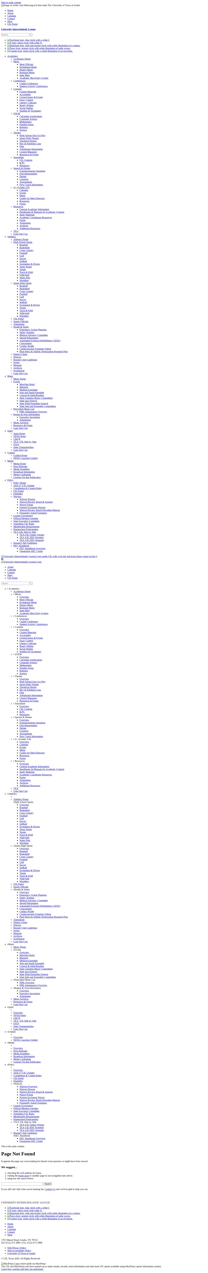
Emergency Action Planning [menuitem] (33, 329)
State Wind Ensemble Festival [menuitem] (33, 403)
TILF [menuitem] (16, 231)
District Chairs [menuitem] (20, 354)
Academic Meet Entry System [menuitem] (33, 78)
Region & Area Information (27, 988)
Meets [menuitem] (16, 61)
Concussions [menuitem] (25, 343)
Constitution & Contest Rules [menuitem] (27, 488)
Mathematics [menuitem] (25, 121)
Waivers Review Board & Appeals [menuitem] (36, 502)
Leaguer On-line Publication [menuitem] (27, 477)
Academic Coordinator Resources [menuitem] (35, 217)
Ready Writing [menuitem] (26, 105)
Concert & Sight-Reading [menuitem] (31, 395)
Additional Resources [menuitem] (29, 228)
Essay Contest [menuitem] (26, 100)
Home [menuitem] (10, 10)
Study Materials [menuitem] (27, 214)
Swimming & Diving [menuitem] (29, 264)
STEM (17, 654)
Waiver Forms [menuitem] (26, 504)
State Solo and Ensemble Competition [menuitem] (37, 406)
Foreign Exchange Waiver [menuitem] (32, 1097)
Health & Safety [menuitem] (21, 327)
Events (17, 949)
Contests (18, 627)
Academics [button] (13, 588)
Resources (19, 761)
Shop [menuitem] (9, 21)
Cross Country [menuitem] (26, 250)
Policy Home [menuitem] (19, 483)
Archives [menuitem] (23, 225)
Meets (17, 594)
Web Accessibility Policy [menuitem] (19, 1250)
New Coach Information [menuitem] (31, 184)
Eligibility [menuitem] (18, 493)
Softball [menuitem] (23, 261)
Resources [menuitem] (24, 165)
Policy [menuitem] (10, 480)
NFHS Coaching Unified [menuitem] (25, 458)
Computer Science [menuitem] (28, 119)
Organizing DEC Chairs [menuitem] (31, 551)
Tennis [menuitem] (22, 269)
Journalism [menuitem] (18, 157)
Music (11, 944)
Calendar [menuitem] (11, 16)
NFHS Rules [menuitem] (19, 436)
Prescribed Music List (24, 980)
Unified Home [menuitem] (20, 455)
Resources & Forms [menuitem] (29, 154)
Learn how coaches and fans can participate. (22, 1269)
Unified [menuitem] (11, 452)
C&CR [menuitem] (16, 439)
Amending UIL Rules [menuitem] (23, 524)
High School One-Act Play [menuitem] (32, 135)
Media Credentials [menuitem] (22, 474)
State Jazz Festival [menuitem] (28, 400)
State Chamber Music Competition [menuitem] (36, 398)
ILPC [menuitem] (22, 163)
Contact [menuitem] (11, 18)
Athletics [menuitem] (11, 236)
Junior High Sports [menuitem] (22, 283)
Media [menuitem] (10, 461)
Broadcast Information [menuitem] (24, 472)
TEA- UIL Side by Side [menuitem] (24, 441)
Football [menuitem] (23, 253)
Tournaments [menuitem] (25, 182)
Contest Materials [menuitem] (27, 91)
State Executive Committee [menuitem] (26, 521)
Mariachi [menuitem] (23, 387)
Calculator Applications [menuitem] (30, 116)
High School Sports (23, 802)
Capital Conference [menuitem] (28, 83)
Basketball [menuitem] (24, 247)
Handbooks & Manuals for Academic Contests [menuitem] (41, 212)
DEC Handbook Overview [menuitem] (32, 548)
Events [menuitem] (22, 193)
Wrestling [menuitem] (24, 280)
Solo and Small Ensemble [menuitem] (31, 392)
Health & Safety (22, 889)
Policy (11, 1064)
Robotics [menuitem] (23, 127)
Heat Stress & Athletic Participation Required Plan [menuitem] (43, 351)
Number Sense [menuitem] (26, 124)
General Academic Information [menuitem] (34, 209)
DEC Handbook (22, 1135)
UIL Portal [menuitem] (12, 24)
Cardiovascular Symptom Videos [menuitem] (35, 348)
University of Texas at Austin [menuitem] (21, 1253)
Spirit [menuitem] (9, 431)
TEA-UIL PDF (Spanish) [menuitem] (31, 540)
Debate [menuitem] (22, 176)
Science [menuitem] (23, 130)
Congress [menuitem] (23, 179)
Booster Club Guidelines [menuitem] (25, 359)
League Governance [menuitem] (23, 515)
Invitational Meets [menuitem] (28, 67)
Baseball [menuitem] (23, 245)
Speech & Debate (23, 717)
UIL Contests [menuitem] (25, 160)
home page (23, 1175)
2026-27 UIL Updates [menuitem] (24, 485)
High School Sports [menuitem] (22, 242)
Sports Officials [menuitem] (20, 321)
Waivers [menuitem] (17, 357)
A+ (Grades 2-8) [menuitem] (21, 187)
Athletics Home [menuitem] (20, 239)
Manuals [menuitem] (17, 365)
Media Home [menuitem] (19, 463)
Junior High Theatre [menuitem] (29, 138)
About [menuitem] (10, 13)
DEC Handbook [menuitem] (21, 545)
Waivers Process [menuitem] (27, 499)
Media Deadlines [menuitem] (21, 469)
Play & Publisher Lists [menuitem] (30, 143)
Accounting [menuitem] (25, 94)
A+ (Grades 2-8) (22, 739)
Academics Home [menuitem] (22, 59)
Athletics (12, 794)
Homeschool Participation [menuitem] (25, 529)
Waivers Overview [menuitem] (28, 1086)
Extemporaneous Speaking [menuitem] (32, 171)
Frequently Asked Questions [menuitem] (33, 513)
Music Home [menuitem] (19, 379)
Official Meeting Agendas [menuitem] (25, 518)
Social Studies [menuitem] (26, 108)
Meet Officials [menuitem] (26, 64)
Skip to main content (11, 2)
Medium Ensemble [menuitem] (28, 390)
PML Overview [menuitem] (27, 982)
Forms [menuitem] (22, 204)
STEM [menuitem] (16, 113)
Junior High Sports (23, 846)
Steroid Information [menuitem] (28, 338)
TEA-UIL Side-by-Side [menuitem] (24, 532)
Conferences (20, 616)
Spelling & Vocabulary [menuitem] (30, 111)
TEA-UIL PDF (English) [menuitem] (31, 537)
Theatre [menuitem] (17, 132)
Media (11, 1042)
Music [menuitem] (10, 376)
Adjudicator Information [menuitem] (31, 149)
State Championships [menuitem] (23, 447)
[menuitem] (28, 40)
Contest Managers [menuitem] (28, 152)
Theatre (18, 676)
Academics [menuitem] (12, 56)
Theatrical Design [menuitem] (28, 141)
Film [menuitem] (21, 146)
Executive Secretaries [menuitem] (29, 417)
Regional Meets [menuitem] (27, 72)
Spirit (10, 1007)
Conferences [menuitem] (19, 80)
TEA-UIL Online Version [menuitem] (31, 534)
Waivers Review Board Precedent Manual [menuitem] (39, 510)
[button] (2, 559)
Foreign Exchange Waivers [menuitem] (32, 507)
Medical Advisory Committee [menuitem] (33, 335)
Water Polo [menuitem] (24, 277)
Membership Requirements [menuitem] (26, 526)
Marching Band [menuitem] (27, 384)
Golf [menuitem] (21, 256)
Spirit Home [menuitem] (19, 433)
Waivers (18, 1083)
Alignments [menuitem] (25, 223)
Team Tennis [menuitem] (25, 266)
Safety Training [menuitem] (26, 332)
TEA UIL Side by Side (25, 1122)
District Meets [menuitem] (26, 70)
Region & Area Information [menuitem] (26, 414)
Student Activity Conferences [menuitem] (33, 86)
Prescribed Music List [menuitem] (23, 409)
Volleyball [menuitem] (24, 275)
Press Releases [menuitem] (20, 466)
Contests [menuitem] (17, 89)
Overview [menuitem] (24, 597)
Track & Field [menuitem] (26, 272)
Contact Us (50, 1189)
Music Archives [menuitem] (20, 422)
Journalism (19, 703)
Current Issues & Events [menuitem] (31, 97)
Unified (12, 1031)
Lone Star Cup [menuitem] (20, 234)
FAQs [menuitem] (16, 444)
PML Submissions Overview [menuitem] (33, 411)
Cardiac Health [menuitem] (26, 346)
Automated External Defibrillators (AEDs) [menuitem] (39, 340)
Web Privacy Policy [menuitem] (16, 1248)
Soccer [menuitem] (22, 258)
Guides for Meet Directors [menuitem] (32, 198)
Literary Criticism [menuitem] (27, 102)
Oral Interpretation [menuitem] (28, 173)
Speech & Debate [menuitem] (21, 168)
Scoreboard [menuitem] (18, 370)
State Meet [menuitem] (24, 75)
